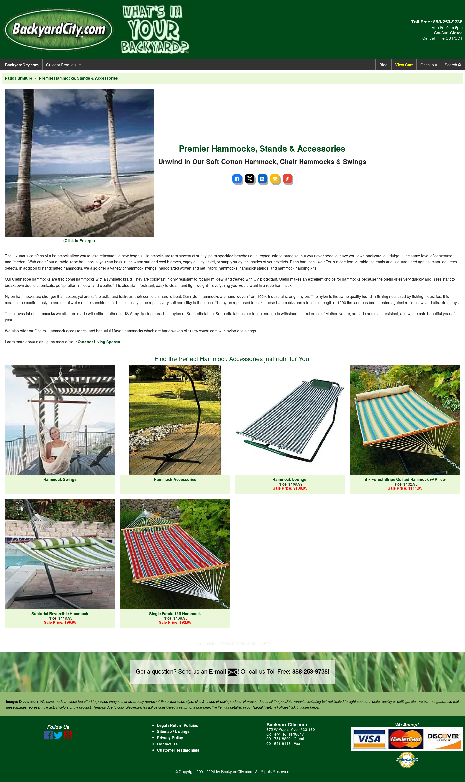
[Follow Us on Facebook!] (48, 738)
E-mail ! (224, 671)
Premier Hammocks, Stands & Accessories (78, 78)
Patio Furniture (18, 78)
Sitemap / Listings (173, 731)
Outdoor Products (61, 65)
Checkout (428, 65)
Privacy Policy (170, 737)
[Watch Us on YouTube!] (68, 738)
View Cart (404, 65)
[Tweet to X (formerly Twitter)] (249, 178)
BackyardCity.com (22, 65)
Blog (384, 65)
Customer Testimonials (178, 750)
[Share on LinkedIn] (262, 178)
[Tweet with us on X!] (58, 738)
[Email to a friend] (274, 178)
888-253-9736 (448, 21)
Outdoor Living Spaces (99, 341)
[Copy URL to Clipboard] (287, 178)
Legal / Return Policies (177, 725)
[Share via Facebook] (237, 178)
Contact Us (167, 744)
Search (451, 65)
